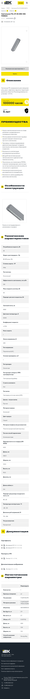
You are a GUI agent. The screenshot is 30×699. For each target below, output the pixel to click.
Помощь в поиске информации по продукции (12, 661)
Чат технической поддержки (8, 663)
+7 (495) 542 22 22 (8, 682)
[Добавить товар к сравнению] (26, 31)
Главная (3, 8)
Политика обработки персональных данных (12, 671)
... (8, 8)
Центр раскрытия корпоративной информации (12, 666)
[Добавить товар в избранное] (26, 29)
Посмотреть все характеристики (14, 68)
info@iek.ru (6, 688)
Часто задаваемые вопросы (8, 668)
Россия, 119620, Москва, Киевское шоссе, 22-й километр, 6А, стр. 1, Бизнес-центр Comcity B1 (16, 679)
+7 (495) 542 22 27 (8, 685)
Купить (15, 73)
